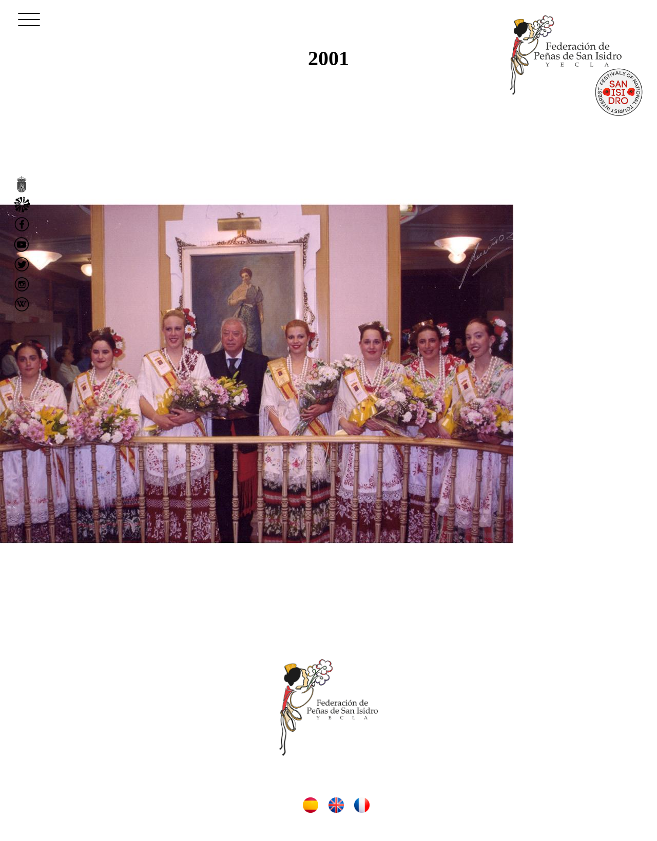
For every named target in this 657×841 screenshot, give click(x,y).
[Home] (565, 55)
